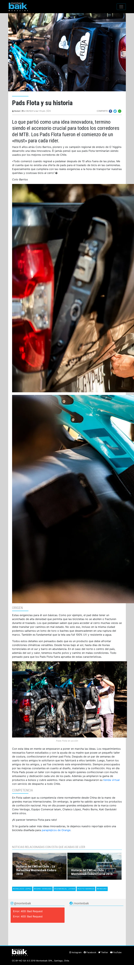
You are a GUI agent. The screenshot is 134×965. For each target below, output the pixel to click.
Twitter (104, 952)
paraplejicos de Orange (56, 830)
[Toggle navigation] (121, 6)
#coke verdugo (43, 889)
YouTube (116, 952)
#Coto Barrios (85, 889)
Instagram (76, 952)
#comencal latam (64, 889)
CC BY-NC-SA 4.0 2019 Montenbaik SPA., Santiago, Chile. (41, 960)
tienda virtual (111, 780)
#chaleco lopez (22, 889)
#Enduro (102, 889)
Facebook (91, 952)
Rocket (17, 111)
